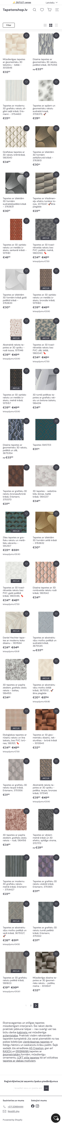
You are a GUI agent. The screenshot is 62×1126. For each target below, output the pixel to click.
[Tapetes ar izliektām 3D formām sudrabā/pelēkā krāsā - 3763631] (16, 192)
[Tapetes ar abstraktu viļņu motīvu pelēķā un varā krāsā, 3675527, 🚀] (16, 923)
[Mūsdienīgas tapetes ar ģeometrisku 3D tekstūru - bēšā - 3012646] (16, 53)
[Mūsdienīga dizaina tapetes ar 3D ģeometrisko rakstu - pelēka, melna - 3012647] (46, 971)
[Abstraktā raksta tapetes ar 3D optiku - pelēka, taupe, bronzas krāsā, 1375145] (46, 780)
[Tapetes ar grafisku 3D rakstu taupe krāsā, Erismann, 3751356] (16, 777)
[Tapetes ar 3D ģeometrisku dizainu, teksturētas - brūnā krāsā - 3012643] (46, 728)
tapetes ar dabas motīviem (19, 1060)
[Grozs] (49, 10)
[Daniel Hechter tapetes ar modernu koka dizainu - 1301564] (16, 632)
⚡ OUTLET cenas (22, 2)
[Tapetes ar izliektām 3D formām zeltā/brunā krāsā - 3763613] (46, 146)
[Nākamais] (35, 1005)
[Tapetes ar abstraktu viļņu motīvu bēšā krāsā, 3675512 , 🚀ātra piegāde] (46, 680)
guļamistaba (10, 1035)
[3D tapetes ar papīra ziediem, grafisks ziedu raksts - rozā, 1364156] (16, 827)
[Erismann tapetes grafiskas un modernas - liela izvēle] (11, 1051)
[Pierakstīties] (46, 1088)
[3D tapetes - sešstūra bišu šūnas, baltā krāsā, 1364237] (46, 484)
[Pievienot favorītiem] (26, 36)
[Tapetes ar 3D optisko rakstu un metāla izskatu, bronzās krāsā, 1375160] (46, 290)
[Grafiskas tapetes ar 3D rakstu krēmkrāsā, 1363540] (16, 145)
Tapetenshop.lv (15, 10)
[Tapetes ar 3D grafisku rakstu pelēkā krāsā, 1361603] (16, 972)
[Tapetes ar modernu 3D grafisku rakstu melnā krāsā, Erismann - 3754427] (16, 875)
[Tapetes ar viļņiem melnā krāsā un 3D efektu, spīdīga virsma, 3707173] (46, 828)
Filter (8, 25)
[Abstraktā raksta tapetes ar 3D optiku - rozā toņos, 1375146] (16, 339)
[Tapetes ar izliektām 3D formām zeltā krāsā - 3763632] (46, 530)
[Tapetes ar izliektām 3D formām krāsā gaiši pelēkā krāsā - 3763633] (16, 288)
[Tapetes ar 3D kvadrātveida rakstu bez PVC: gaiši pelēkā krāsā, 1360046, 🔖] (16, 583)
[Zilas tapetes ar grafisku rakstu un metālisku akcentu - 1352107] (16, 533)
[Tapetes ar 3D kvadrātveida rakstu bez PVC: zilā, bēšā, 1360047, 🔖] (46, 340)
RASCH (7, 1051)
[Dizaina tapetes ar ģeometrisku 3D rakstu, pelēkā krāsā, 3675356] (46, 52)
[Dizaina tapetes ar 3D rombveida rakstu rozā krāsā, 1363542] (46, 580)
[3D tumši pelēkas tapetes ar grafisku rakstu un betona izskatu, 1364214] (46, 388)
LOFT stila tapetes (28, 1057)
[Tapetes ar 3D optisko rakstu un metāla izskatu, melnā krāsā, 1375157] (16, 390)
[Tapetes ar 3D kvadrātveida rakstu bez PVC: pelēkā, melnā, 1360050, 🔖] (46, 240)
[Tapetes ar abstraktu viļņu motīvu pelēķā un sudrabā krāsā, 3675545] (46, 631)
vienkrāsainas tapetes (36, 1041)
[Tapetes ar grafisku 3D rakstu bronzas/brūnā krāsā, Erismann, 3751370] (16, 485)
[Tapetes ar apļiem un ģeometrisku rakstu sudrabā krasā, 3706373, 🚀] (46, 99)
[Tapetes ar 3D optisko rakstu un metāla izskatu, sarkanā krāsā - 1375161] (16, 238)
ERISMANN (22, 1051)
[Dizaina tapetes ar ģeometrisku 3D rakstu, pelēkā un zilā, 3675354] (16, 438)
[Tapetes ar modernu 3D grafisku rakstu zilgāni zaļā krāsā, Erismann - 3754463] (16, 99)
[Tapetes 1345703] (46, 434)
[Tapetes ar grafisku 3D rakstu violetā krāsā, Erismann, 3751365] (46, 874)
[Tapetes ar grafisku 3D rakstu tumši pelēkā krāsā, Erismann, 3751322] (46, 921)
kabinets (22, 1032)
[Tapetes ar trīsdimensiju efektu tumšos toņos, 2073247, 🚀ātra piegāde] (46, 192)
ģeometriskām (12, 1054)
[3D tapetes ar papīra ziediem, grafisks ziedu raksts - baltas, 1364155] (16, 678)
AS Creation (36, 1048)
